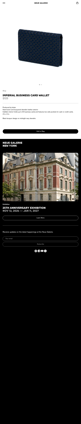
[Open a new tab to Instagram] (35, 251)
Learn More (41, 218)
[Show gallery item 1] (39, 84)
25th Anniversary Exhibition (24, 208)
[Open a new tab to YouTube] (42, 251)
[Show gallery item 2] (41, 84)
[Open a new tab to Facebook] (39, 251)
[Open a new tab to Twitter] (45, 251)
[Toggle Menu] (4, 3)
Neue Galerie (41, 3)
